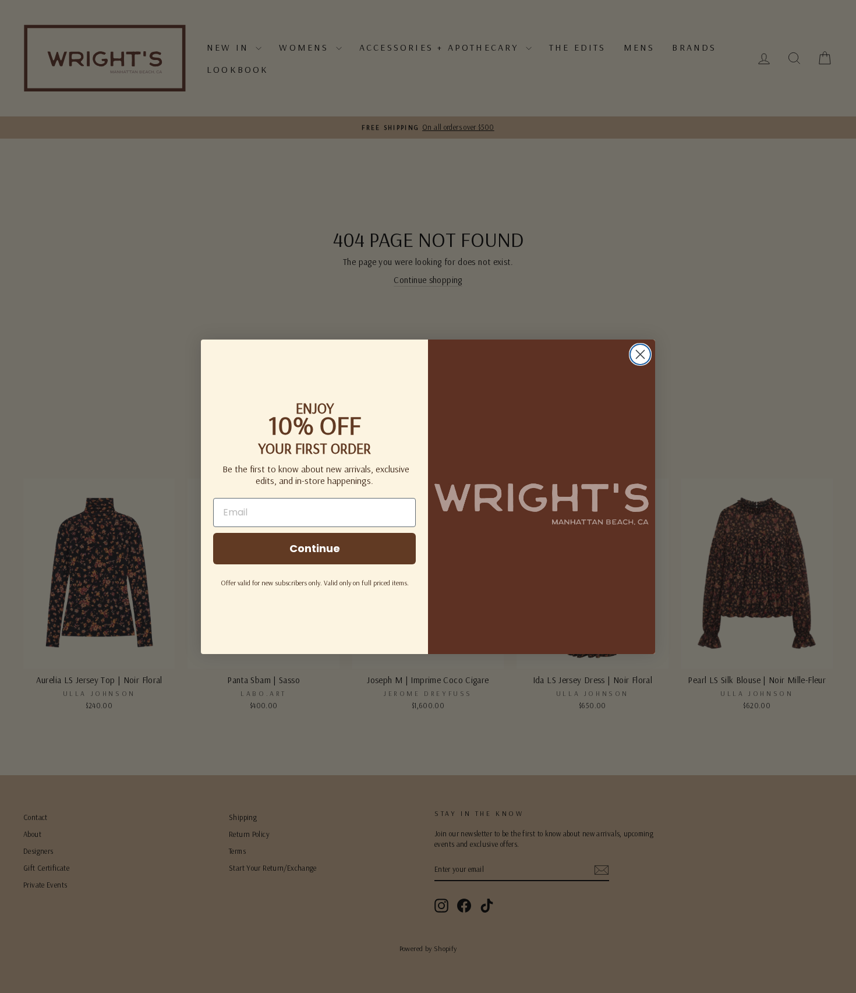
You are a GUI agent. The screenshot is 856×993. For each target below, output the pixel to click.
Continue (314, 548)
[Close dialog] (640, 354)
